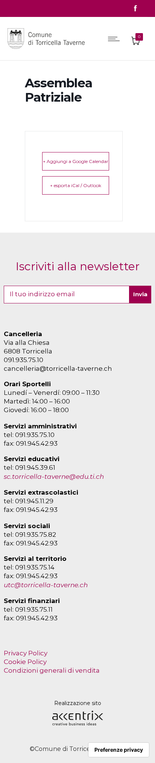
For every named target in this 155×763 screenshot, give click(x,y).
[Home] (48, 50)
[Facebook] (135, 8)
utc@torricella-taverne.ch (46, 585)
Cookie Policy (25, 662)
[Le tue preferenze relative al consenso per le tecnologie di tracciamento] (118, 750)
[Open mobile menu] (115, 38)
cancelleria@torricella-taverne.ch (58, 368)
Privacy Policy (25, 653)
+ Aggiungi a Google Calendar (75, 161)
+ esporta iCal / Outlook (75, 185)
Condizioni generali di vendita (52, 670)
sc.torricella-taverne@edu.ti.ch (54, 476)
